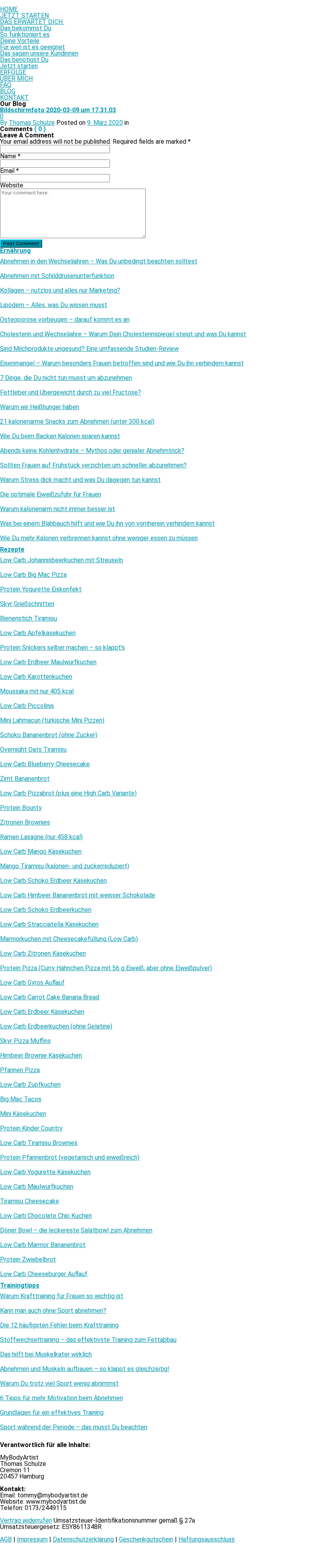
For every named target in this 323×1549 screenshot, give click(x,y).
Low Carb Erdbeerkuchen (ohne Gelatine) (56, 1026)
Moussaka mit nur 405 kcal (37, 691)
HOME (9, 9)
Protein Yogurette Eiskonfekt (41, 589)
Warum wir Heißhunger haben (39, 407)
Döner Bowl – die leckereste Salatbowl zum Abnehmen (76, 1230)
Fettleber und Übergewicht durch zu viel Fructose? (70, 392)
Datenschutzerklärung (83, 1539)
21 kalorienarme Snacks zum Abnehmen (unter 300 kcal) (77, 422)
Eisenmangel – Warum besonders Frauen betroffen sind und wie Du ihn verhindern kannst (122, 363)
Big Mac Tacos (20, 1099)
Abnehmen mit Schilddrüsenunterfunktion (57, 276)
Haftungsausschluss (206, 1539)
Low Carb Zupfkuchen (30, 1085)
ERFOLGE (13, 72)
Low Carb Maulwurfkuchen (36, 1187)
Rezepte (12, 549)
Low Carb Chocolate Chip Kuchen (46, 1216)
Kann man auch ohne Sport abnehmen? (53, 1311)
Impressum (32, 1539)
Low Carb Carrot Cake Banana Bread (49, 997)
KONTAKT (14, 97)
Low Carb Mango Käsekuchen (41, 852)
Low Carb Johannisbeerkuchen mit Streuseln (61, 560)
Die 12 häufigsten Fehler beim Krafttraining (59, 1325)
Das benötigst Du (24, 59)
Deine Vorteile (19, 40)
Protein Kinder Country (31, 1128)
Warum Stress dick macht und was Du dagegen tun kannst (80, 480)
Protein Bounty (21, 808)
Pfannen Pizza (20, 1070)
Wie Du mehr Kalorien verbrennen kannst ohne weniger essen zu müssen (99, 538)
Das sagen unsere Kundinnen (39, 53)
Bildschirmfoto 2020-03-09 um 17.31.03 (58, 110)
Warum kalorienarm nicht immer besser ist (57, 509)
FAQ (5, 85)
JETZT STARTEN (24, 15)
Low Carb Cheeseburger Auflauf (43, 1274)
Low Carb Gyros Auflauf (32, 983)
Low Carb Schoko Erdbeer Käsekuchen (53, 881)
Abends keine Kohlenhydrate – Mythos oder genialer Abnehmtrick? (92, 451)
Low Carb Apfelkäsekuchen (38, 633)
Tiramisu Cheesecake (29, 1201)
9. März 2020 (105, 122)
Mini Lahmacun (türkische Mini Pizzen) (52, 720)
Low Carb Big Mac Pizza (33, 575)
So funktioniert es (25, 34)
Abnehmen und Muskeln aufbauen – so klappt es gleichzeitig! (84, 1369)
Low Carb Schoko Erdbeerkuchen (45, 910)
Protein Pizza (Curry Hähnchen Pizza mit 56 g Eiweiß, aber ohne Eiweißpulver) (106, 968)
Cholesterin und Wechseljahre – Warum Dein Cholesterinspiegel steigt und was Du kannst (123, 334)
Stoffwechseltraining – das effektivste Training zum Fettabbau (88, 1340)
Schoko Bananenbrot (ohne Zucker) (48, 735)
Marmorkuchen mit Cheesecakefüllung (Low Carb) (69, 939)
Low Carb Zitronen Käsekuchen (43, 954)
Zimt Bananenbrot (25, 779)
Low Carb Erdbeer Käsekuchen (42, 1012)
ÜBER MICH (16, 78)
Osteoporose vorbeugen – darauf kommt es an (65, 320)
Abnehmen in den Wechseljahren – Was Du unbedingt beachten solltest (98, 261)
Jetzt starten (19, 66)
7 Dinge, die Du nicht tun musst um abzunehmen (66, 378)
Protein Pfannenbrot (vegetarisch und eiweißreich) (69, 1157)
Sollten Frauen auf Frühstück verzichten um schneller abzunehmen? (93, 465)
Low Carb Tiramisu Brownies (39, 1143)
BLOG (7, 91)
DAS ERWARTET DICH (32, 22)
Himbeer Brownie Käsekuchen (41, 1055)
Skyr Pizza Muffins (25, 1041)
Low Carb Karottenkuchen (36, 677)
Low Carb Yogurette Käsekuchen (45, 1172)
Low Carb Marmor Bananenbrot (42, 1245)
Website (11, 185)
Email (9, 170)
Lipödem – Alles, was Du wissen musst (53, 305)
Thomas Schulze (32, 122)
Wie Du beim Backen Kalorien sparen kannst (60, 436)
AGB (6, 1539)
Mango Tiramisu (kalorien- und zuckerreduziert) (64, 866)
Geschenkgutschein (146, 1539)
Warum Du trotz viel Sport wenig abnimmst (59, 1383)
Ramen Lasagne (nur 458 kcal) (41, 837)
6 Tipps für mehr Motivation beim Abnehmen (61, 1398)
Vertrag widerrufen (26, 1520)
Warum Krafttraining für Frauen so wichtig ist (61, 1296)
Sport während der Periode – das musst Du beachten (73, 1427)
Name (10, 156)
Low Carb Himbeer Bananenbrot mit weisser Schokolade (77, 895)
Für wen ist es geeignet (32, 47)
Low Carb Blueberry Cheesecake (45, 764)
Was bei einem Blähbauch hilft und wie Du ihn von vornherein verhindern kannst (107, 524)
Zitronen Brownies (25, 822)
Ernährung (15, 250)
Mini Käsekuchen (23, 1114)
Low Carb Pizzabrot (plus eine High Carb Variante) (68, 793)
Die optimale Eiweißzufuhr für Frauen (50, 494)
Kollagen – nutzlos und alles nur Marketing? (60, 290)
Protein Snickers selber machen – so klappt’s (62, 648)
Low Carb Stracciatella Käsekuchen (49, 924)
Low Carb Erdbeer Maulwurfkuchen (48, 662)
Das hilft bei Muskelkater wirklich (46, 1354)
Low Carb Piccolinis (27, 706)
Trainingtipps (19, 1285)
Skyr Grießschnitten (27, 604)
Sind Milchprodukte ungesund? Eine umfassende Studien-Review (89, 349)
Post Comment (21, 243)
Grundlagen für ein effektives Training (52, 1413)
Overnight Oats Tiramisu (33, 750)
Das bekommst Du (25, 28)
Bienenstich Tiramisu (28, 618)
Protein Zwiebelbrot (28, 1259)
